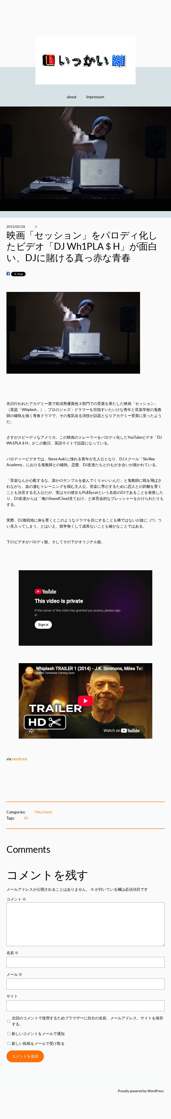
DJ (26, 818)
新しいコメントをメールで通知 (38, 1033)
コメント (16, 899)
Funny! (47, 812)
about (71, 96)
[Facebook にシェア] (8, 273)
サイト (12, 996)
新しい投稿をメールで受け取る (38, 1043)
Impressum (95, 96)
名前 (12, 952)
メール (14, 974)
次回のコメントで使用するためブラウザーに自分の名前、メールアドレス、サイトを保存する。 (87, 1021)
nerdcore (19, 758)
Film (38, 812)
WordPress (155, 1091)
